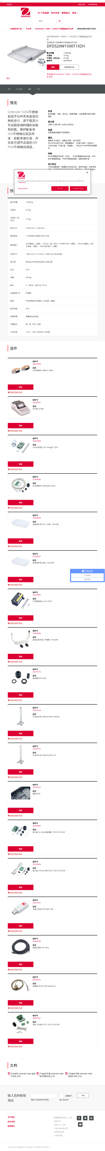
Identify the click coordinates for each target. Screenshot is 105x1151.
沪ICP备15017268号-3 (42, 1147)
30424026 (37, 633)
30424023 (37, 556)
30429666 (37, 479)
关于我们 (11, 1117)
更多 (74, 13)
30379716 (37, 672)
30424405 (37, 595)
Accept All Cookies (78, 188)
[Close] (87, 172)
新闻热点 (66, 13)
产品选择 (44, 13)
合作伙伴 (30, 1147)
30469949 (37, 518)
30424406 (37, 441)
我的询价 (81, 4)
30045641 (37, 402)
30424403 (37, 825)
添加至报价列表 (69, 67)
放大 (8, 78)
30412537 (37, 902)
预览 (9, 89)
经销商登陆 (92, 4)
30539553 (37, 749)
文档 (38, 89)
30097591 (37, 1018)
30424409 (37, 941)
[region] (52, 181)
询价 (53, 67)
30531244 (37, 710)
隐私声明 (22, 1147)
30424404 (37, 864)
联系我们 (11, 1126)
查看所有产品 (16, 28)
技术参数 (19, 89)
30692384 (37, 364)
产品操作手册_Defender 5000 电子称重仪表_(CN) (52, 1074)
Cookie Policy (22, 182)
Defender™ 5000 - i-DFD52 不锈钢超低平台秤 (54, 28)
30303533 (37, 787)
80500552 (37, 979)
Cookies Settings (23, 188)
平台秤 (28, 28)
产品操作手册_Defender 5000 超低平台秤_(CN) (80, 1074)
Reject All (60, 188)
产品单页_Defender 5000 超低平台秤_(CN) (23, 1074)
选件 (29, 89)
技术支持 (55, 13)
